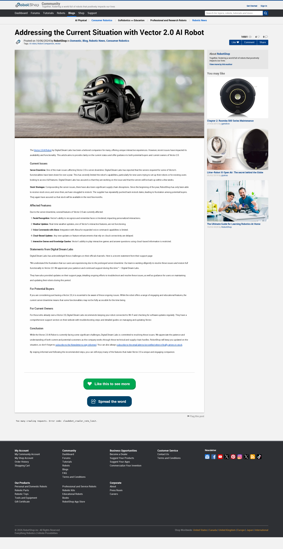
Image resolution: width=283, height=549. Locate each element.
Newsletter (207, 456)
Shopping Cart (22, 465)
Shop (81, 13)
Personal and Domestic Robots (31, 486)
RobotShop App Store (73, 501)
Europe (241, 530)
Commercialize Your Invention (125, 465)
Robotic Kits (68, 490)
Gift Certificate (22, 501)
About (113, 486)
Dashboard (21, 13)
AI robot (33, 43)
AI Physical (81, 20)
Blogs (71, 13)
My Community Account (27, 454)
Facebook (213, 456)
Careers (114, 494)
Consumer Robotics (102, 20)
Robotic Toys (21, 494)
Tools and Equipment (26, 497)
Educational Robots (72, 494)
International (261, 530)
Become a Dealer (118, 454)
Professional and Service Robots (79, 486)
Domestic (75, 40)
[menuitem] (81, 20)
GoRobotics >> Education (131, 20)
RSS (252, 456)
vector (58, 43)
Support (92, 13)
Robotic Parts (22, 490)
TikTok (259, 456)
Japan (249, 530)
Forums (35, 13)
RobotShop (60, 40)
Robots (61, 13)
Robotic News (199, 20)
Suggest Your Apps (120, 461)
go (265, 13)
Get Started (252, 6)
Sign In (264, 6)
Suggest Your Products (122, 458)
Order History (22, 461)
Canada (213, 530)
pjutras (224, 175)
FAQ (64, 473)
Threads (246, 456)
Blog (85, 40)
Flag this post (197, 416)
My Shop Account (24, 458)
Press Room (116, 490)
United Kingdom (227, 530)
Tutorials (48, 13)
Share (263, 42)
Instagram (239, 456)
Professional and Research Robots (168, 20)
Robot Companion (45, 43)
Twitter (226, 456)
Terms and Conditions (73, 477)
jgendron (225, 123)
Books (65, 497)
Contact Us (163, 454)
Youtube (220, 456)
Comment (249, 42)
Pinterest (233, 456)
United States (200, 530)
